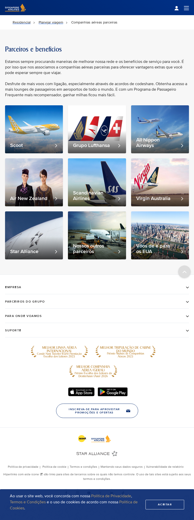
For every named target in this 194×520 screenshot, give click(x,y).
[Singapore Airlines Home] (15, 14)
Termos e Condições (28, 502)
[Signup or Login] (181, 7)
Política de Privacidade (111, 496)
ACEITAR (165, 504)
